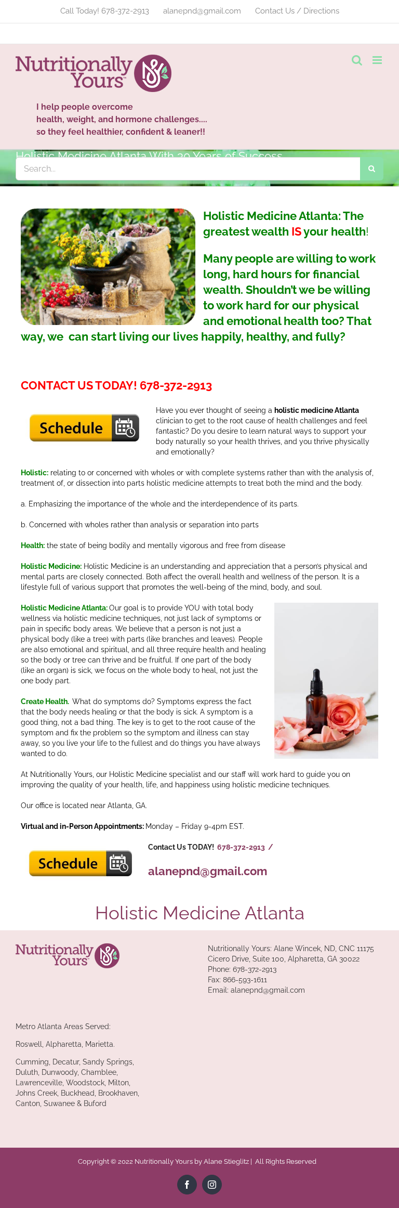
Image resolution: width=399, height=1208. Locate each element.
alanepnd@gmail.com (207, 871)
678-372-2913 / (245, 847)
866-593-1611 (245, 980)
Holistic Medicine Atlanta (199, 913)
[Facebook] (187, 1184)
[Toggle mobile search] (357, 60)
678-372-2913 (254, 969)
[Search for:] (188, 168)
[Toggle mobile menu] (378, 60)
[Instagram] (212, 1184)
